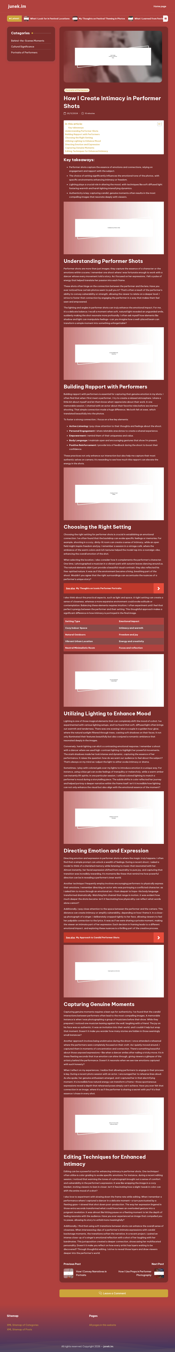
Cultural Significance (22, 46)
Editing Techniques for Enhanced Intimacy (86, 151)
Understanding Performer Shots (81, 131)
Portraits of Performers (77, 90)
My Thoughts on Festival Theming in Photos (70, 18)
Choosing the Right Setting (79, 137)
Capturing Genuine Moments (79, 148)
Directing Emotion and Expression (82, 144)
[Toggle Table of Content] (158, 124)
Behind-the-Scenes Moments (27, 40)
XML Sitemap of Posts (19, 1329)
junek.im (17, 6)
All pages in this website (102, 1325)
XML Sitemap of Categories (22, 1325)
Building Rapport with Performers (82, 134)
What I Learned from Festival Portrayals (124, 18)
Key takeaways (76, 127)
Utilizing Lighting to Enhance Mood (83, 141)
